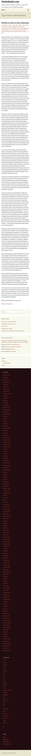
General (5, 685)
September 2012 (7, 470)
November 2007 (6, 595)
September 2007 (7, 599)
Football (5, 683)
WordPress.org (6, 744)
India (8, 28)
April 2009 (5, 555)
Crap (4, 676)
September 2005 (7, 646)
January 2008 (6, 590)
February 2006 (6, 639)
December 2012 (6, 463)
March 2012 (5, 481)
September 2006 (7, 627)
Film (4, 678)
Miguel (25, 28)
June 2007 (5, 606)
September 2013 (7, 446)
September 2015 (7, 414)
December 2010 (6, 509)
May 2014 (5, 433)
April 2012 (5, 479)
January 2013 (6, 460)
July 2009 (5, 548)
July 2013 (5, 449)
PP (3, 706)
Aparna (5, 26)
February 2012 (6, 483)
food (23, 26)
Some (18, 30)
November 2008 (6, 567)
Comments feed (6, 741)
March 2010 (5, 530)
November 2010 (6, 511)
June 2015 (5, 421)
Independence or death (7, 328)
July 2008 (5, 576)
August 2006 (6, 629)
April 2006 (5, 636)
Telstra (25, 30)
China (13, 26)
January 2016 (6, 405)
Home (4, 688)
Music (4, 697)
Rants (4, 711)
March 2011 (5, 502)
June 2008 (5, 578)
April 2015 (5, 423)
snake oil (14, 30)
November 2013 (6, 442)
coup (4, 674)
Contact (3, 365)
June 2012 (5, 474)
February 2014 (6, 437)
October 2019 (6, 375)
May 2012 (5, 477)
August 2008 (6, 574)
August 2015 (6, 416)
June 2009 (5, 551)
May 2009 (5, 553)
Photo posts (6, 699)
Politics (4, 702)
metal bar (21, 28)
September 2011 (7, 493)
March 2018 (5, 377)
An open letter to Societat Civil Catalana (19, 342)
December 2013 (6, 440)
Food (4, 681)
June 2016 (5, 396)
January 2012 (6, 486)
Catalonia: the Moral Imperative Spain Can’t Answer (13, 330)
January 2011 (6, 507)
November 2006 (6, 622)
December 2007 (6, 592)
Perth (7, 30)
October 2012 (6, 467)
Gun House (14, 40)
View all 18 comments (7, 304)
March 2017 (5, 386)
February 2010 (6, 532)
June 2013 (5, 451)
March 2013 (5, 458)
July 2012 (5, 472)
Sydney (21, 30)
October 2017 (6, 379)
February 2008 (6, 588)
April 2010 (5, 527)
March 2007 (5, 613)
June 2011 (5, 497)
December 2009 (6, 537)
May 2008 (5, 581)
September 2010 (7, 516)
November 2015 (6, 409)
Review (4, 713)
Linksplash (5, 695)
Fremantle (4, 28)
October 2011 (6, 490)
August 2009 (6, 546)
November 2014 (6, 428)
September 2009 (7, 544)
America (5, 662)
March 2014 (5, 435)
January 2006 (6, 641)
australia (16, 25)
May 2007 (5, 608)
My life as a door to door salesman (15, 23)
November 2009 (6, 539)
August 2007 (6, 602)
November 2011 (6, 488)
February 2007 (6, 615)
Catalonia (5, 671)
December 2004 (6, 650)
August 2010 (6, 518)
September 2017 (7, 382)
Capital (19, 25)
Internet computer (7, 690)
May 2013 (5, 453)
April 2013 (5, 456)
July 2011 (5, 495)
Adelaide (26, 25)
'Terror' (4, 660)
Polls (4, 704)
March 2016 (5, 402)
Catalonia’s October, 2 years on (9, 324)
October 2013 (6, 444)
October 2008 (6, 569)
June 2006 (5, 632)
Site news (5, 718)
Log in (4, 737)
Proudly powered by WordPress (9, 753)
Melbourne (16, 28)
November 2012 (6, 465)
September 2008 (7, 571)
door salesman (18, 26)
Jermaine (11, 28)
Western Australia (22, 31)
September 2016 (7, 393)
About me (12, 349)
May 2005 (5, 648)
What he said (4, 326)
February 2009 (6, 560)
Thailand (5, 722)
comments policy (7, 363)
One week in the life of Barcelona (9, 321)
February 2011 (6, 504)
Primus (10, 30)
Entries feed (6, 739)
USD (13, 31)
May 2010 (5, 525)
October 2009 (6, 541)
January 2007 (6, 618)
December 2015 (6, 407)
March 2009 (5, 558)
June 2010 (5, 523)
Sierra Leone (6, 715)
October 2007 (6, 597)
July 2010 (5, 521)
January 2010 (6, 534)
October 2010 (6, 514)
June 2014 (5, 430)
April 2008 (5, 583)
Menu (3, 10)
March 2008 (5, 585)
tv (3, 725)
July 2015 (5, 419)
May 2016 (5, 398)
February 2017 (6, 389)
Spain (4, 720)
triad (3, 31)
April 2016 (5, 400)
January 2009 (6, 562)
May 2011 (5, 500)
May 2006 (5, 634)
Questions (5, 708)
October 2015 (6, 412)
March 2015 (5, 426)
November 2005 (6, 643)
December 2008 (6, 565)
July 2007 (5, 604)
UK (3, 727)
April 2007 (5, 611)
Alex (2, 26)
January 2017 (6, 391)
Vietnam (16, 31)
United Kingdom (7, 31)
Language (5, 692)
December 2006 (6, 620)
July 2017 (5, 384)
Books (4, 667)
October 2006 (6, 625)
